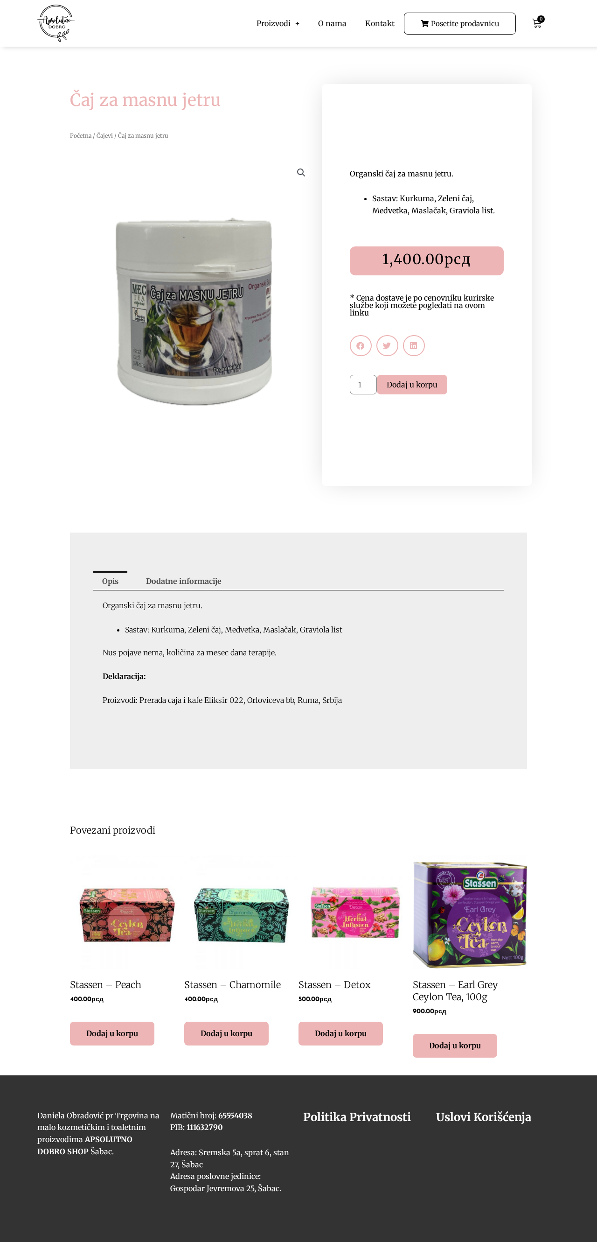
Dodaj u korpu (412, 384)
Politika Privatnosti (357, 1117)
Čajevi (105, 135)
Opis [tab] (110, 581)
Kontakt (380, 23)
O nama (332, 23)
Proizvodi (274, 23)
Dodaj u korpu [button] (112, 1033)
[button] (301, 172)
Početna (80, 135)
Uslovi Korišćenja (483, 1117)
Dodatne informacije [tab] (184, 581)
